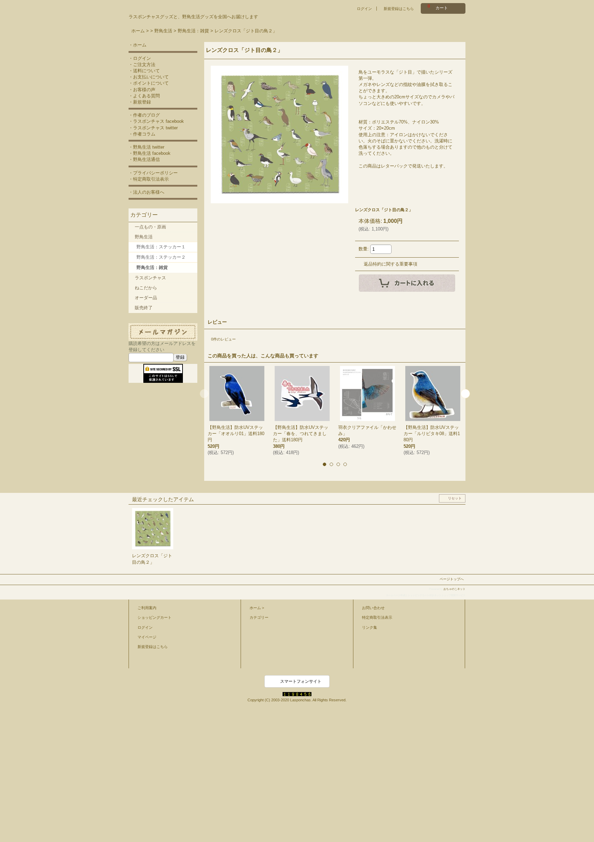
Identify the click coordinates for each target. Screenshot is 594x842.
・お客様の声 (142, 89)
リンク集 (369, 627)
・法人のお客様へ (146, 192)
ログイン (364, 9)
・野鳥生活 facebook (149, 153)
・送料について (144, 70)
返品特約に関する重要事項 (390, 264)
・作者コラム (142, 134)
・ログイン (140, 58)
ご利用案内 (147, 608)
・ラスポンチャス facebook (156, 121)
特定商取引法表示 (377, 617)
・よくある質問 (144, 95)
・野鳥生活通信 (144, 159)
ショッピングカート (155, 617)
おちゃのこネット (454, 589)
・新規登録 (140, 102)
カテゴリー (259, 617)
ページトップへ (452, 579)
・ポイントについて (149, 83)
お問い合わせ (373, 608)
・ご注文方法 (142, 64)
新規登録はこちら (399, 9)
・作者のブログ (144, 115)
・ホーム (137, 44)
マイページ (147, 637)
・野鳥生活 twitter (146, 147)
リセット (455, 498)
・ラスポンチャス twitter (153, 127)
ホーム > (257, 608)
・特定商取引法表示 (149, 179)
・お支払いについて (149, 76)
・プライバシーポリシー (153, 172)
